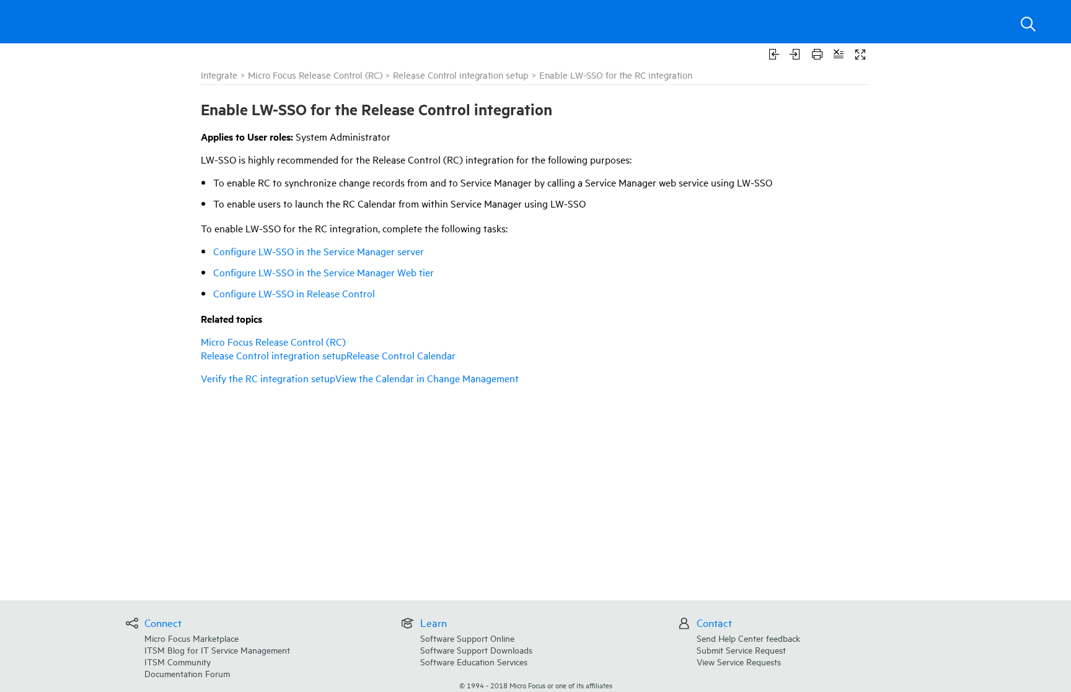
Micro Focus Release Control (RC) (315, 75)
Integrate (219, 75)
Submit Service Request (741, 649)
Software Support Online (467, 638)
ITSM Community (177, 661)
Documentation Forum (187, 673)
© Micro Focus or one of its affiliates (535, 685)
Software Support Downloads (476, 649)
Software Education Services (473, 661)
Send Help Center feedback (748, 638)
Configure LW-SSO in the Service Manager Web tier (323, 272)
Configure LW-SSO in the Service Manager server (318, 251)
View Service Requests (739, 661)
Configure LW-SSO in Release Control (294, 293)
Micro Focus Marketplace (191, 638)
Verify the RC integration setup (268, 378)
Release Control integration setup (461, 75)
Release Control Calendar (401, 355)
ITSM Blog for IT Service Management (217, 649)
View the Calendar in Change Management (427, 378)
